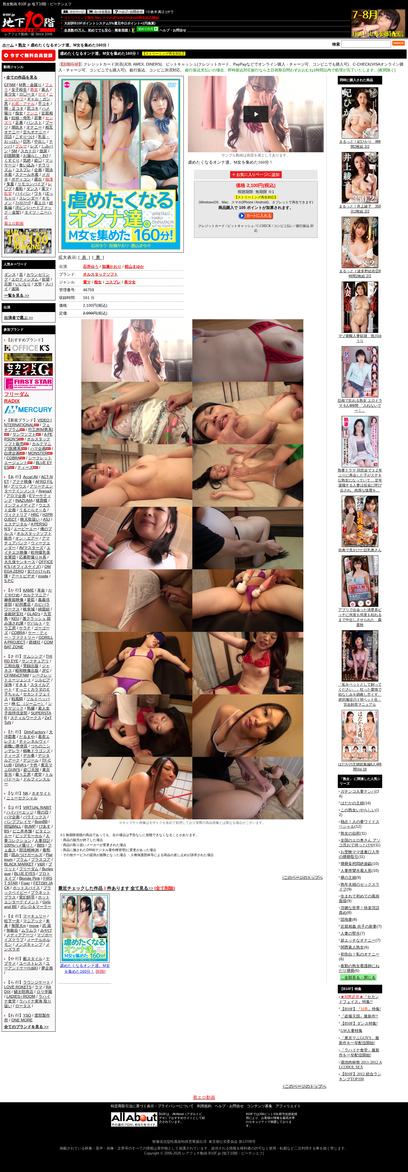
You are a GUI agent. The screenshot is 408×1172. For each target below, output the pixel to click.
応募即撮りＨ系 (32, 557)
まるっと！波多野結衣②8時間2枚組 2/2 (360, 273)
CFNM (10, 85)
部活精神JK (29, 850)
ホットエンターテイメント (27, 899)
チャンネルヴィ (32, 741)
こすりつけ (25, 136)
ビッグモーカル (28, 836)
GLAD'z (33, 614)
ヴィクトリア (15, 514)
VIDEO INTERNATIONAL (28, 422)
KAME (28, 590)
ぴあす (45, 826)
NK (25, 793)
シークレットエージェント (28, 677)
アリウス (18, 486)
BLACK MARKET (19, 864)
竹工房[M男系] (40, 429)
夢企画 (47, 968)
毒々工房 (23, 774)
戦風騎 (17, 699)
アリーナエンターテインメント (28, 488)
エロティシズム (25, 279)
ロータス (23, 1006)
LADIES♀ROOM (20, 996)
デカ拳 (29, 755)
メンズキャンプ (28, 944)
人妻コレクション (27, 838)
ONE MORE (21, 1020)
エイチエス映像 (27, 550)
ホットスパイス (26, 888)
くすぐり (12, 160)
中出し (40, 141)
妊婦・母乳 (21, 118)
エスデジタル (15, 524)
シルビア (42, 680)
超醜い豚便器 (15, 746)
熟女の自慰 (350, 833)
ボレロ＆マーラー (35, 906)
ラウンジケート (36, 982)
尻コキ (33, 108)
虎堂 (38, 774)
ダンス (32, 188)
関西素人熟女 (352, 947)
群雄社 (35, 642)
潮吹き (17, 127)
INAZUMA (23, 500)
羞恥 (19, 188)
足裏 (19, 122)
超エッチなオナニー (358, 940)
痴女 (19, 113)
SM (14, 151)
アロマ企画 (16, 495)
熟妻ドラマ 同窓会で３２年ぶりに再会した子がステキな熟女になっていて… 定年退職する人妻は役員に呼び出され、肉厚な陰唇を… (360, 480)
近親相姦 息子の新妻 (359, 926)
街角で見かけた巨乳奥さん (360, 550)
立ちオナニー (34, 132)
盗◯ (38, 160)
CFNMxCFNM (16, 675)
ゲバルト (34, 623)
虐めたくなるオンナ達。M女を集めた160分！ (85, 968)
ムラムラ (29, 930)
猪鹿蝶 (41, 500)
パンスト (34, 122)
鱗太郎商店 (23, 991)
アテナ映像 (22, 481)
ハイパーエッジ (20, 812)
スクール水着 (27, 174)
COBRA (13, 458)
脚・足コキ (14, 108)
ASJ (46, 519)
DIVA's (20, 765)
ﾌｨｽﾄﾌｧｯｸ (23, 203)
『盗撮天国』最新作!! (359, 1016)
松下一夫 (12, 921)
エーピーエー (25, 529)
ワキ (38, 193)
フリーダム (29, 869)
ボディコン (21, 179)
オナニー (34, 127)
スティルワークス (25, 717)
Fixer (25, 883)
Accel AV (30, 477)
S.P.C (9, 580)
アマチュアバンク (27, 540)
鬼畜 (10, 184)
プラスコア (41, 859)
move (34, 925)
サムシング (32, 656)
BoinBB (41, 821)
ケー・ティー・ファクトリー (25, 635)
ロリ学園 (44, 991)
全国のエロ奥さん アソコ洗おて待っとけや (360, 842)
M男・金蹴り (30, 85)
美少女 (10, 94)
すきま (21, 684)
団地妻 (346, 919)
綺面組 (44, 609)
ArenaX (45, 491)
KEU (15, 618)
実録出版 (31, 666)
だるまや (27, 736)
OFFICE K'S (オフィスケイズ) (28, 564)
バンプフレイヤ (17, 821)
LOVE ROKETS (17, 987)
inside (43, 576)
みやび (46, 930)
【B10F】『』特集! (361, 1009)
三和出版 (12, 666)
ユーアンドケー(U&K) (27, 965)
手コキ (44, 103)
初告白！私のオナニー (360, 954)
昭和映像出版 (27, 670)
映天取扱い (30, 519)
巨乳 (27, 141)
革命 (41, 590)
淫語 (8, 136)
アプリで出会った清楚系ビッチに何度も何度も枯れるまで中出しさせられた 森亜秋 (360, 617)
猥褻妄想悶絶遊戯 (356, 863)
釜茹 (31, 599)
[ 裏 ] (98, 257)
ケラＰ (25, 628)
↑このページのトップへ (302, 877)
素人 (45, 89)
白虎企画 (12, 453)
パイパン (23, 193)
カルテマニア (34, 595)
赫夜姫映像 (14, 599)
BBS (40, 845)
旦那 (8, 284)
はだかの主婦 (352, 803)
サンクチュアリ (35, 661)
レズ (34, 146)
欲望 (46, 279)
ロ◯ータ (27, 94)
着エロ (40, 203)
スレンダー (29, 198)
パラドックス (34, 817)
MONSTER (37, 453)
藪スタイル (32, 958)
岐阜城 (29, 609)
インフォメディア (19, 505)
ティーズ (25, 467)
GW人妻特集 (351, 1031)
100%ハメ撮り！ (19, 845)
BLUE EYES (24, 873)
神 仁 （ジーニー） (28, 703)
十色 (33, 765)
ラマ (38, 987)
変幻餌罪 (27, 897)
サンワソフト (24, 434)
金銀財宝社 (14, 614)
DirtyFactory (35, 732)
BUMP (30, 826)
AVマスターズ (31, 547)
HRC (35, 514)
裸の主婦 (348, 877)
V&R (41, 864)
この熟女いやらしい (358, 810)
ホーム (8, 45)
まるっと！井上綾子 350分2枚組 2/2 (360, 208)
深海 (8, 684)
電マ (45, 188)
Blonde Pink (29, 878)
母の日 (43, 812)
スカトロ (28, 151)
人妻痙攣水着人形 (356, 870)
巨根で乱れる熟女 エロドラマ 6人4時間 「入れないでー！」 (360, 405)
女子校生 (19, 89)
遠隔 (15, 288)
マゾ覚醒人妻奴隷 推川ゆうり (360, 338)
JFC (45, 670)
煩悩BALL (12, 826)
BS (6, 831)
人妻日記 (42, 840)
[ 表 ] (84, 257)
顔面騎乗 (12, 155)
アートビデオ (23, 576)
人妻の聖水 (350, 933)
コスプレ (23, 170)
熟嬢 (31, 708)
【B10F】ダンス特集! (359, 1023)
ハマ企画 (38, 448)
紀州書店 (23, 604)
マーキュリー (34, 916)
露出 (38, 179)
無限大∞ (18, 925)
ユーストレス (30, 963)
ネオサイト (41, 793)
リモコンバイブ (31, 184)
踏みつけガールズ (26, 854)
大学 (38, 284)
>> (16, 295)
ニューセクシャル (21, 798)
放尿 (43, 151)
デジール (31, 760)
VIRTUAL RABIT (37, 807)
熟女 (22, 45)
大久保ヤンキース (19, 562)
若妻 (38, 118)
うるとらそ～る (32, 510)
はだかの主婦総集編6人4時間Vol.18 (360, 766)
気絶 (27, 160)
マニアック (32, 921)
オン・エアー (27, 538)
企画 (38, 170)
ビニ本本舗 (22, 831)
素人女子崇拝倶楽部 (27, 710)
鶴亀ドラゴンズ (36, 751)
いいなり (23, 284)
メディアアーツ (20, 935)
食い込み (27, 165)
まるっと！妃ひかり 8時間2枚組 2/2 (360, 144)
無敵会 (12, 930)
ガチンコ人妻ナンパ (358, 791)
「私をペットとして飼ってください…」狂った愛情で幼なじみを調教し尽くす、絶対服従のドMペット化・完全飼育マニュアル (360, 694)
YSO (27, 1015)
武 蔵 (46, 925)
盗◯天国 (31, 769)
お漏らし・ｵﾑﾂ (35, 155)
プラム (22, 859)
